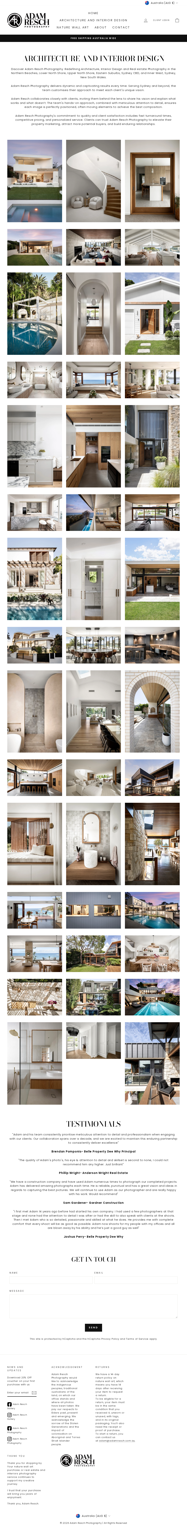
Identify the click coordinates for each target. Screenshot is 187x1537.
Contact (121, 27)
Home (93, 13)
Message (16, 1290)
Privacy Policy (110, 1338)
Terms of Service (137, 1338)
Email (99, 1272)
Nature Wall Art (73, 27)
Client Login (161, 20)
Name (13, 1272)
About (101, 27)
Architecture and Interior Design (93, 20)
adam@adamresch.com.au (117, 1440)
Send (93, 1327)
